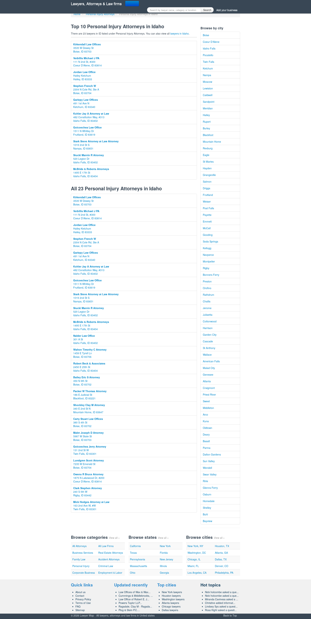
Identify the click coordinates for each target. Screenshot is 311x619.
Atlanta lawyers (170, 603)
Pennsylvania (137, 559)
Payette (207, 215)
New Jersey (166, 559)
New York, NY (195, 546)
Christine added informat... (220, 603)
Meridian (208, 108)
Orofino (207, 288)
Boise (206, 35)
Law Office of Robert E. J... (134, 599)
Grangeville (209, 175)
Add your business (226, 10)
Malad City (209, 368)
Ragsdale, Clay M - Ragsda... (135, 606)
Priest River (209, 394)
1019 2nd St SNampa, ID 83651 (96, 144)
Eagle (206, 155)
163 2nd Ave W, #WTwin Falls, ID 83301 (91, 505)
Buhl (205, 514)
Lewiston (208, 88)
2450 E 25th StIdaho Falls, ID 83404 (89, 367)
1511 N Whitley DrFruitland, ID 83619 (87, 131)
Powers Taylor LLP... (130, 603)
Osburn (207, 494)
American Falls (211, 361)
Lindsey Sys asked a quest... (221, 606)
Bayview (207, 521)
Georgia (164, 572)
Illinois (163, 566)
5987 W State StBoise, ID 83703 (88, 436)
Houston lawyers (171, 595)
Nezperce (208, 255)
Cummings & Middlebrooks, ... (136, 595)
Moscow (207, 81)
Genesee (208, 374)
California (135, 546)
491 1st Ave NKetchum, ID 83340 (85, 103)
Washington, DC (197, 552)
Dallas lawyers (170, 610)
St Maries (208, 161)
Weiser (207, 201)
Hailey (206, 115)
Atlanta (207, 381)
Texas (133, 552)
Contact (79, 595)
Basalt (206, 441)
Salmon (207, 181)
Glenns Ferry (210, 487)
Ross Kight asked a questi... (221, 610)
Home (77, 14)
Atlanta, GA (221, 552)
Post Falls (208, 208)
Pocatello (208, 55)
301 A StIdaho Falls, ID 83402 (85, 339)
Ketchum (208, 68)
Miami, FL (193, 566)
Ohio (132, 572)
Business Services (82, 552)
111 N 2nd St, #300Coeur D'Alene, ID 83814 (87, 61)
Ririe (205, 481)
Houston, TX (222, 546)
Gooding (208, 235)
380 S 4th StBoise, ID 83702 (88, 422)
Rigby (206, 268)
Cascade (208, 341)
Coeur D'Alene (211, 42)
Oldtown (207, 428)
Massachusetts (138, 566)
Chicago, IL (194, 559)
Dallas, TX (221, 559)
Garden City (210, 334)
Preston (207, 281)
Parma (206, 448)
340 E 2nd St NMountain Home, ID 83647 (89, 408)
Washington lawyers (173, 599)
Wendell (207, 468)
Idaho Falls (209, 48)
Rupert (207, 121)
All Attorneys (79, 546)
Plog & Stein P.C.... (129, 610)
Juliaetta (207, 314)
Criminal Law (105, 566)
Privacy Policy (83, 599)
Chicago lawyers (171, 606)
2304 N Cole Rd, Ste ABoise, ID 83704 (86, 89)
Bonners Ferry (211, 274)
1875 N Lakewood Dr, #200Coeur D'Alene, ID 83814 (88, 477)
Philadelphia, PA (224, 572)
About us (80, 592)
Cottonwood (210, 321)
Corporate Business (83, 572)
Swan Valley (210, 474)
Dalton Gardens (212, 454)
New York (165, 546)
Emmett (207, 221)
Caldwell (207, 95)
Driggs (206, 188)
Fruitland (208, 195)
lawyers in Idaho (179, 33)
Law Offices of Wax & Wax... (134, 592)
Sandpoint (208, 101)
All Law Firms (106, 546)
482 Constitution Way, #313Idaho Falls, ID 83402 (91, 117)
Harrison (208, 328)
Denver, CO (221, 566)
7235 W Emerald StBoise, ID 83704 (88, 464)
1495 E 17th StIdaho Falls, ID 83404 (91, 172)
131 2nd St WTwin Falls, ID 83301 (89, 450)
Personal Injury (80, 566)
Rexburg (208, 148)
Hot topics (210, 585)
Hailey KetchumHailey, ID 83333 (84, 75)
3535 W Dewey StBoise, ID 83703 (87, 47)
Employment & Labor (110, 572)
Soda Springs (210, 241)
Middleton (208, 408)
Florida (164, 552)
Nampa (207, 75)
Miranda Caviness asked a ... (221, 599)
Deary (206, 434)
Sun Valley (209, 461)
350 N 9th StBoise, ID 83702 (86, 380)
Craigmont (209, 388)
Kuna (206, 421)
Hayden (207, 168)
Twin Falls (208, 62)
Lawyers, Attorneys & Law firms (96, 3)
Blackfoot (208, 135)
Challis (206, 301)
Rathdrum (208, 294)
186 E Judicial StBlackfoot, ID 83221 (90, 394)
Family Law (78, 559)
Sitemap (80, 610)
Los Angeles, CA (197, 572)
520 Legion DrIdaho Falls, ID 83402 (88, 158)
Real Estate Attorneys (110, 552)
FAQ (77, 606)
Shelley (207, 507)
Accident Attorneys (109, 559)
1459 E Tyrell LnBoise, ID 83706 (90, 353)
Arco (205, 414)
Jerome (207, 308)
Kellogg (207, 248)
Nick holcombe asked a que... (222, 592)
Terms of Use (83, 603)
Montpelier (209, 261)
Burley (206, 128)
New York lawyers (172, 592)
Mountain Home (212, 141)
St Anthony (209, 348)
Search (207, 10)
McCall (207, 228)
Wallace (207, 354)
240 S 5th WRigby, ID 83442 (87, 491)
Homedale (209, 501)
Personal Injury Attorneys (100, 14)
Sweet (206, 401)
